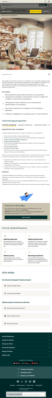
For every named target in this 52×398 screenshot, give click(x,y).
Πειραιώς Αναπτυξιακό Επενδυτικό (11, 141)
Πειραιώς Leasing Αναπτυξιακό (11, 146)
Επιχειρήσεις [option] (5, 1)
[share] (49, 74)
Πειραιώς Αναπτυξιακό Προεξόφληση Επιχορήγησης (15, 139)
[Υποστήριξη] (48, 2)
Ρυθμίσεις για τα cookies (6, 11)
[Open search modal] (45, 1)
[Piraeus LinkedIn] (34, 382)
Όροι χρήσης (12, 385)
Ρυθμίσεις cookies (30, 385)
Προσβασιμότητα (38, 385)
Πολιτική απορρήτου (20, 385)
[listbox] (5, 1)
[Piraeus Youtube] (30, 382)
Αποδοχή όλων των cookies (35, 11)
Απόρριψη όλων (46, 11)
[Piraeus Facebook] (18, 382)
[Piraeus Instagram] (26, 382)
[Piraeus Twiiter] (22, 382)
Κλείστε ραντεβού (26, 217)
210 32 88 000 (31, 375)
